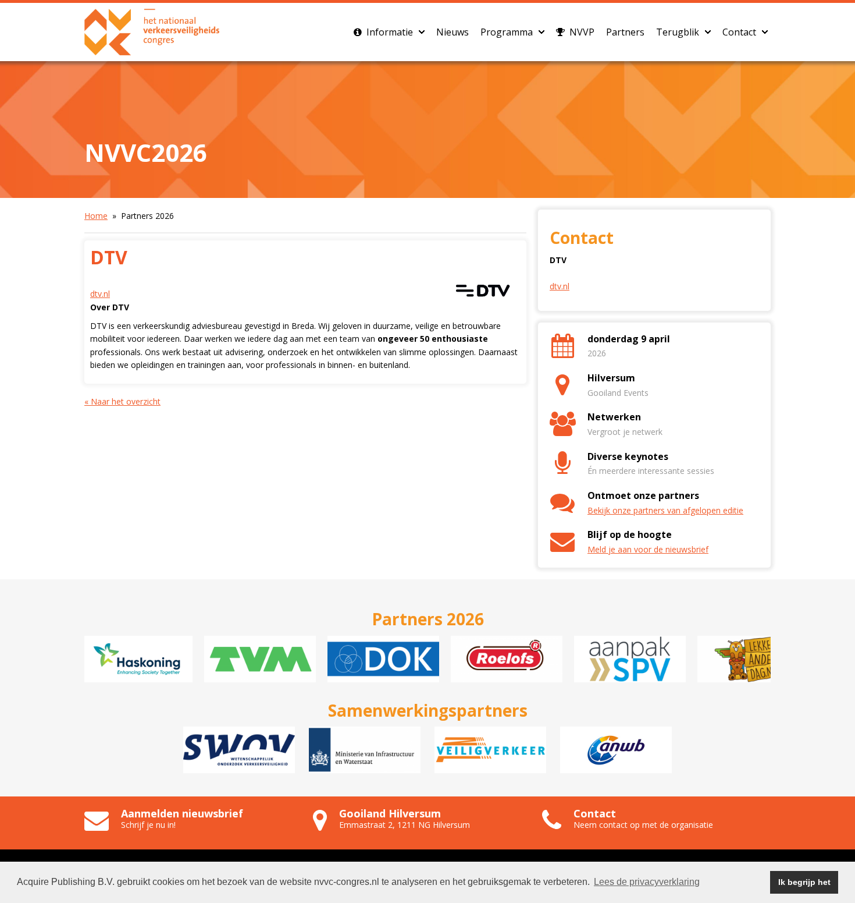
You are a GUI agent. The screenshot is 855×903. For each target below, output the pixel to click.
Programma (506, 32)
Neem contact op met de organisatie (643, 824)
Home (96, 215)
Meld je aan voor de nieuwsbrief (647, 549)
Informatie (388, 32)
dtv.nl (100, 293)
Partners (625, 32)
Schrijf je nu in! (148, 824)
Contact (739, 32)
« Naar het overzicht (122, 401)
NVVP (580, 32)
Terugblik (677, 32)
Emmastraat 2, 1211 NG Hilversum (404, 824)
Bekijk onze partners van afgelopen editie (665, 510)
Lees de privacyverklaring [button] (647, 882)
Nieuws (452, 32)
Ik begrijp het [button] (804, 882)
